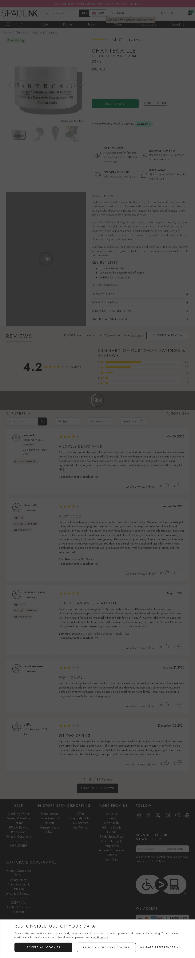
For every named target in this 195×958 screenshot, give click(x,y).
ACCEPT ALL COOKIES (43, 947)
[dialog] (97, 939)
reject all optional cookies (106, 947)
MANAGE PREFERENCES (158, 947)
